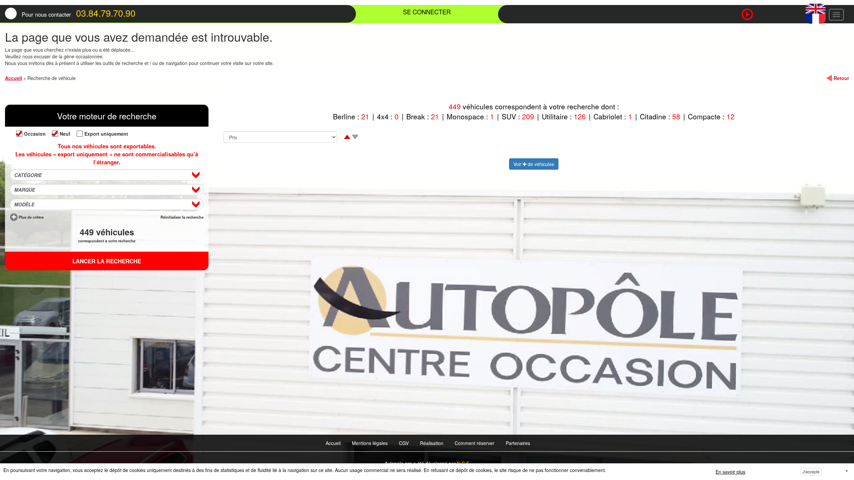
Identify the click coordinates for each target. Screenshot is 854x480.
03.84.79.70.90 (105, 12)
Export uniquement (106, 133)
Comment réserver (474, 443)
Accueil (13, 78)
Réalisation (431, 443)
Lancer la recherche (106, 261)
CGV (404, 443)
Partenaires (518, 443)
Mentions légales (370, 443)
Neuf (65, 133)
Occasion (35, 133)
